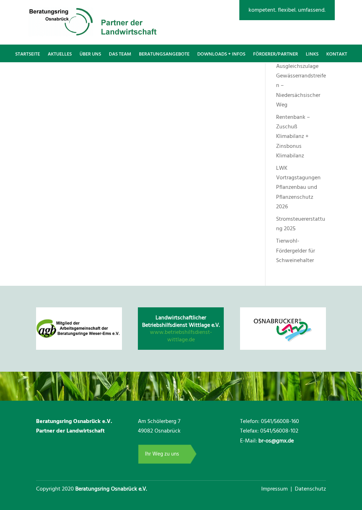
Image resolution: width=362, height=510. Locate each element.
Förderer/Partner (275, 54)
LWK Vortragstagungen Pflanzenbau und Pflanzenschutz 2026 (298, 187)
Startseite (27, 54)
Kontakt (336, 54)
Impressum (275, 489)
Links (312, 54)
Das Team (120, 54)
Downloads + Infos (221, 54)
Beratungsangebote (164, 54)
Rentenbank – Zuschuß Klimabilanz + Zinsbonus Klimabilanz (293, 136)
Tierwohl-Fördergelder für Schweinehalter (295, 250)
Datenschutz (310, 489)
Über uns (90, 54)
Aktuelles (60, 54)
